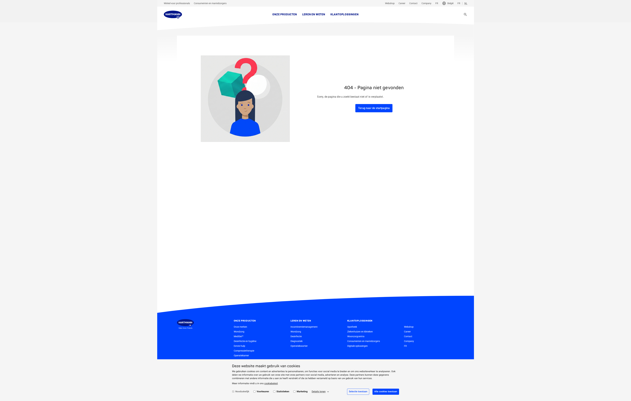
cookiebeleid (271, 383)
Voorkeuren (263, 391)
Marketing (302, 391)
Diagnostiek (297, 341)
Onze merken (240, 326)
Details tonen (318, 391)
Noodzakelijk (242, 391)
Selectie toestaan (358, 391)
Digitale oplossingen (357, 346)
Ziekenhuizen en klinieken (360, 331)
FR (436, 3)
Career (402, 3)
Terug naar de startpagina (374, 108)
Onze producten (284, 14)
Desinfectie (296, 336)
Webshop (390, 3)
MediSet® (238, 336)
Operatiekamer (241, 355)
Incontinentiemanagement (304, 326)
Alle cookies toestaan (385, 391)
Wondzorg (239, 331)
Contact (413, 3)
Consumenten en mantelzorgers (210, 3)
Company (426, 3)
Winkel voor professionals (177, 3)
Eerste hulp (239, 346)
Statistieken (282, 391)
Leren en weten (313, 14)
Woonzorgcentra (355, 336)
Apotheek (352, 326)
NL (465, 3)
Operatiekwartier (299, 346)
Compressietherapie (244, 350)
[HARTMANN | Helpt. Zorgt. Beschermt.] (173, 14)
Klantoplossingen (344, 14)
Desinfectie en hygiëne (245, 341)
